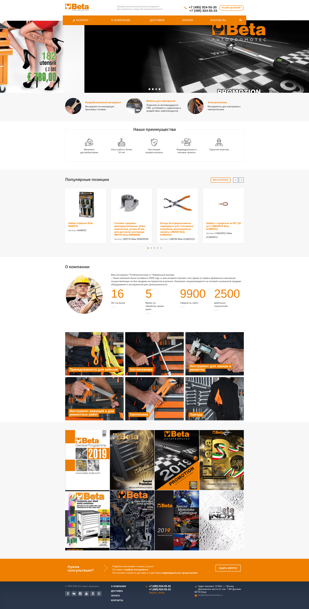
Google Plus (99, 593)
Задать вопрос (228, 568)
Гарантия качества (219, 149)
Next (299, 54)
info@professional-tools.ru (210, 595)
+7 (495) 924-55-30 (203, 7)
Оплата (187, 20)
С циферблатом (115, 73)
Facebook (67, 593)
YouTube (86, 593)
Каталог (82, 20)
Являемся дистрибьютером (89, 151)
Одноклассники (92, 593)
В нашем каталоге (86, 73)
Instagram (80, 593)
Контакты (218, 20)
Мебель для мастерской (160, 101)
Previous (9, 54)
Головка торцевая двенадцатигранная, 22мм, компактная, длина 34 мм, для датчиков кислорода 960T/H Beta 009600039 (130, 229)
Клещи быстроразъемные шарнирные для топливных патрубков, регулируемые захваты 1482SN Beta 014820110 (176, 229)
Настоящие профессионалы (154, 151)
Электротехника (217, 102)
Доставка (157, 20)
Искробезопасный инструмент (103, 102)
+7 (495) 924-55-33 (203, 10)
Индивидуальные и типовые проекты (187, 151)
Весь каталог (220, 180)
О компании (120, 20)
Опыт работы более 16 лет (121, 151)
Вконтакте (73, 593)
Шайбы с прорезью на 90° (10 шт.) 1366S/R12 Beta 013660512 (223, 226)
